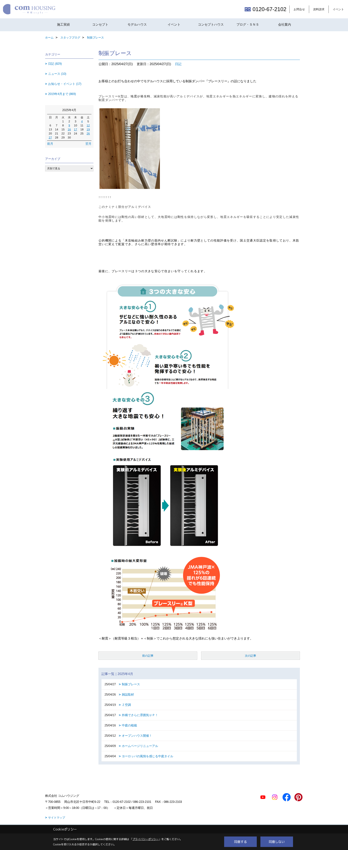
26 (88, 133)
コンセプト (100, 24)
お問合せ (299, 9)
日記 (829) (55, 63)
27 (50, 137)
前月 (50, 143)
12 (88, 125)
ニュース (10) (57, 73)
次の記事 (250, 655)
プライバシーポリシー (146, 839)
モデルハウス (137, 24)
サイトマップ (56, 817)
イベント (338, 9)
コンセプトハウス (211, 24)
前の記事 (147, 655)
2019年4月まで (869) (62, 94)
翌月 (88, 143)
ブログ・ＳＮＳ (247, 24)
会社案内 (284, 24)
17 (75, 129)
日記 (178, 64)
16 (69, 129)
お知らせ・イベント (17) (64, 83)
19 (88, 129)
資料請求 (318, 9)
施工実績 (63, 24)
